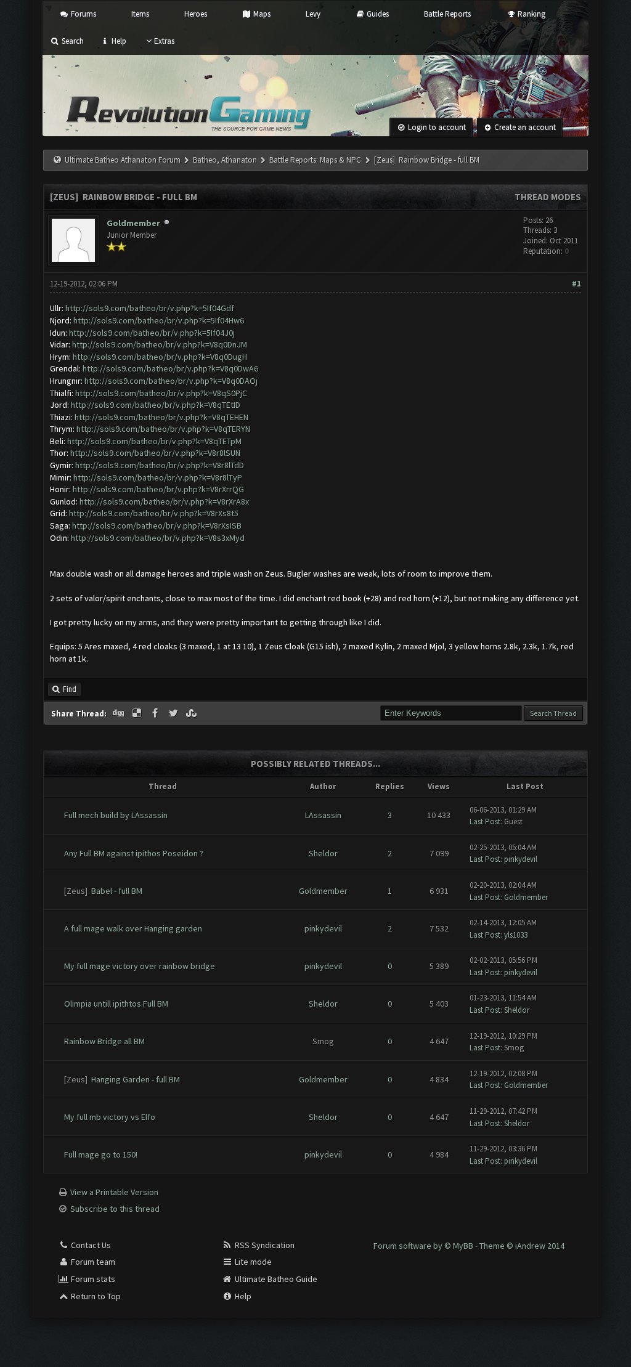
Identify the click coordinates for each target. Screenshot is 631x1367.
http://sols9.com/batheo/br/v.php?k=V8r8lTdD (159, 465)
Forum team (92, 1261)
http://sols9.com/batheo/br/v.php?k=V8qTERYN (163, 428)
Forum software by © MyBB (424, 1245)
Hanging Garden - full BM (135, 1079)
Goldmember (133, 223)
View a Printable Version (114, 1192)
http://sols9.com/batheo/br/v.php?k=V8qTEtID (155, 404)
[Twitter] (174, 713)
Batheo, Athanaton (225, 160)
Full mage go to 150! (100, 1154)
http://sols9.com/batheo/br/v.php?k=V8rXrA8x (164, 501)
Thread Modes (548, 197)
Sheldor (323, 853)
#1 (576, 283)
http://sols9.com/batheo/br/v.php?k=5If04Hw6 (158, 320)
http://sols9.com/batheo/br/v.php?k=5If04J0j (152, 332)
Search (71, 41)
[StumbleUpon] (192, 713)
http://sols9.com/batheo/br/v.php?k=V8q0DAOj (171, 380)
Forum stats (92, 1278)
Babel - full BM (116, 890)
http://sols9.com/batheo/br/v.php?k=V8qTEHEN (161, 417)
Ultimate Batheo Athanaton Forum (123, 160)
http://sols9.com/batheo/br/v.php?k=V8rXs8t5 (153, 513)
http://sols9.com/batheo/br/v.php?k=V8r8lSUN (155, 452)
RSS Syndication (264, 1245)
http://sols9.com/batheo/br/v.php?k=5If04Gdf (149, 308)
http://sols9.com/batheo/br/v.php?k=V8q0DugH (160, 356)
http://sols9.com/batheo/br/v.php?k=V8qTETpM (154, 441)
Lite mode (252, 1261)
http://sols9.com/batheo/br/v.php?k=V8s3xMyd (158, 537)
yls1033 (515, 935)
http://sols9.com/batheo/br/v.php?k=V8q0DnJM (159, 344)
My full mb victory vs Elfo (109, 1116)
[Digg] (119, 713)
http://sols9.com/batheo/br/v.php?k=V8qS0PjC (161, 393)
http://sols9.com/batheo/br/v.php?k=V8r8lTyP (157, 477)
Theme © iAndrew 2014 (521, 1245)
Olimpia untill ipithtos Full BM (116, 1003)
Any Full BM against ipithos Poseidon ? (133, 853)
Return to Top (95, 1296)
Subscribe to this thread (115, 1208)
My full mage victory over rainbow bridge (139, 966)
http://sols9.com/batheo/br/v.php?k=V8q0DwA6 (170, 368)
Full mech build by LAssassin (116, 815)
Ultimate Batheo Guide (275, 1278)
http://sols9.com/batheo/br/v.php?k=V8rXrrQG (158, 489)
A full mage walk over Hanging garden (133, 928)
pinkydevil (520, 859)
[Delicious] (138, 713)
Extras (164, 41)
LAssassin (323, 815)
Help (118, 41)
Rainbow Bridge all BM (104, 1041)
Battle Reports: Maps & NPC (315, 160)
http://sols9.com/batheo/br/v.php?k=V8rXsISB (157, 525)
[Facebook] (156, 713)
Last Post (485, 821)
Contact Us (90, 1245)
